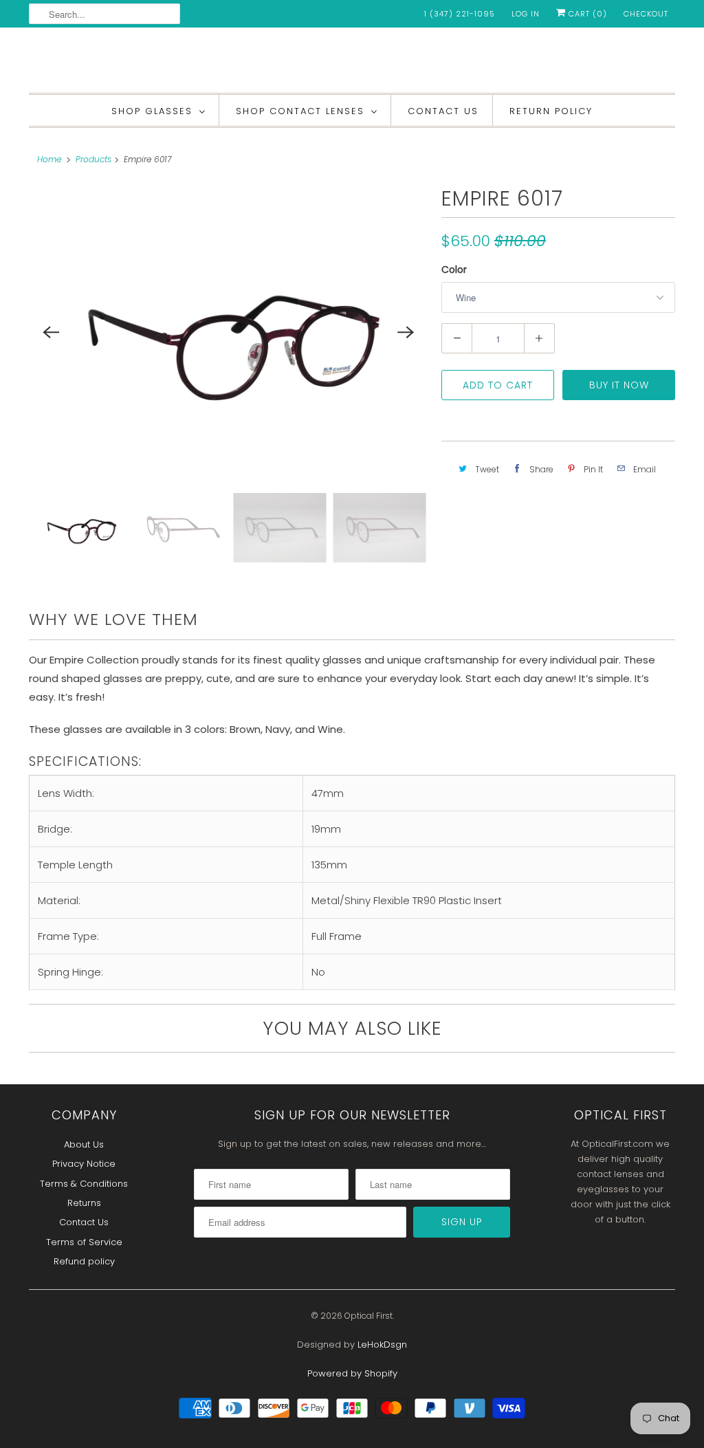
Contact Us (443, 111)
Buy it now (619, 385)
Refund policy (84, 1261)
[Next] (405, 332)
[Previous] (51, 332)
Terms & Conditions (84, 1183)
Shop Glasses (151, 111)
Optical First (368, 1315)
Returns (84, 1202)
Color (454, 269)
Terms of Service (84, 1242)
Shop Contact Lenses (300, 111)
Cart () (586, 13)
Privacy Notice (84, 1163)
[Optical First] (352, 63)
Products (93, 159)
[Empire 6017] (228, 332)
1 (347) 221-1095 (459, 13)
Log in (526, 13)
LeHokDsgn (382, 1344)
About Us (84, 1144)
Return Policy (551, 111)
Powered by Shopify (352, 1373)
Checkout (646, 13)
